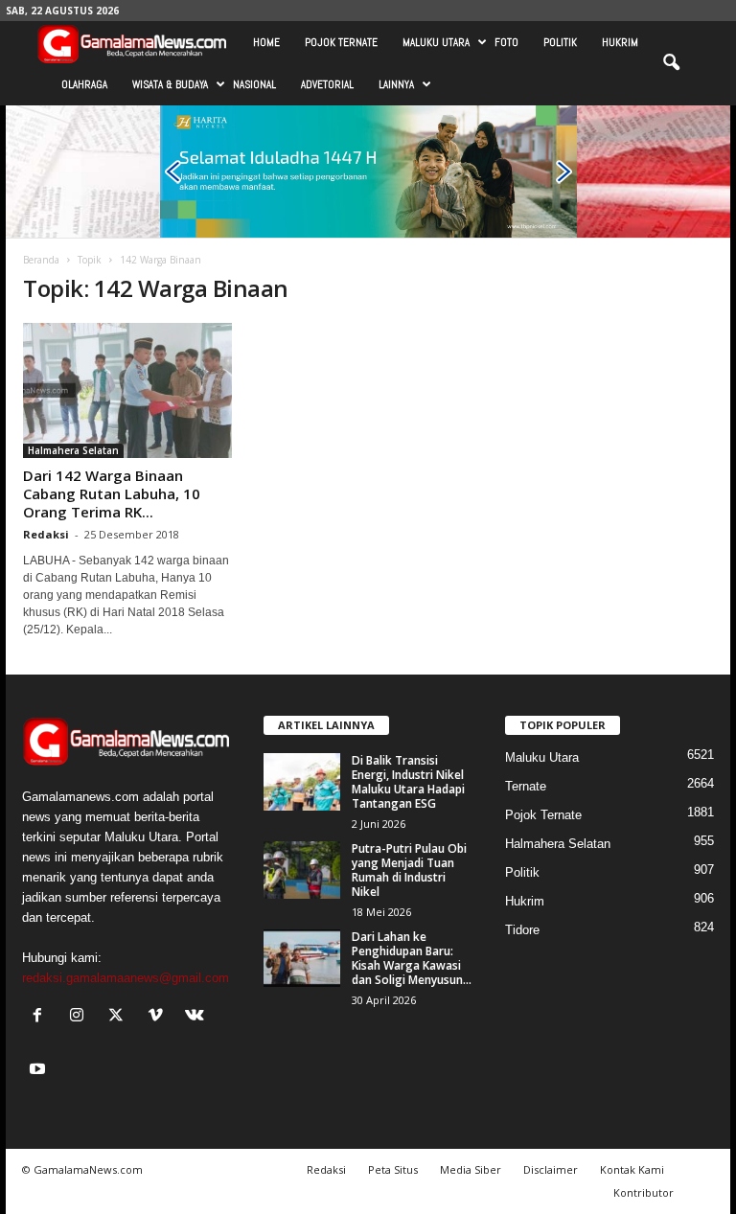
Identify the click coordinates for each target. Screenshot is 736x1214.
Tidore (522, 930)
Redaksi (46, 534)
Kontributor (643, 1192)
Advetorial (327, 84)
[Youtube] (40, 1071)
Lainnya (396, 84)
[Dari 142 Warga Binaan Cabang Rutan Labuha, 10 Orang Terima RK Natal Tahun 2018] (127, 390)
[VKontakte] (197, 1017)
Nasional (254, 84)
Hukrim (620, 42)
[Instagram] (81, 1017)
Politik (560, 42)
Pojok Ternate (341, 42)
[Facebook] (41, 1017)
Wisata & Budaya (170, 84)
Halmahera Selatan (73, 450)
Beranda (41, 259)
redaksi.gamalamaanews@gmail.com (125, 978)
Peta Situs (393, 1169)
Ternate (525, 786)
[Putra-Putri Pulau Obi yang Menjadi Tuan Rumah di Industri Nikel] (302, 870)
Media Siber (470, 1169)
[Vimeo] (159, 1017)
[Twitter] (120, 1017)
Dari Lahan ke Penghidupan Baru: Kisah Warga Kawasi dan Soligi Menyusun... (412, 958)
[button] (671, 63)
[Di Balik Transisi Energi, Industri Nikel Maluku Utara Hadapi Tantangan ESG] (302, 782)
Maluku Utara (436, 42)
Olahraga (84, 84)
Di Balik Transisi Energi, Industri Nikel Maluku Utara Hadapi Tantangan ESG (408, 782)
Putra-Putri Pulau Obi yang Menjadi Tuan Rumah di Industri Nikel (409, 870)
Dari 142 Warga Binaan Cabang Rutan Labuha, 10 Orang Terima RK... (111, 493)
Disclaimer (550, 1169)
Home (266, 42)
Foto (506, 42)
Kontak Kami (632, 1169)
